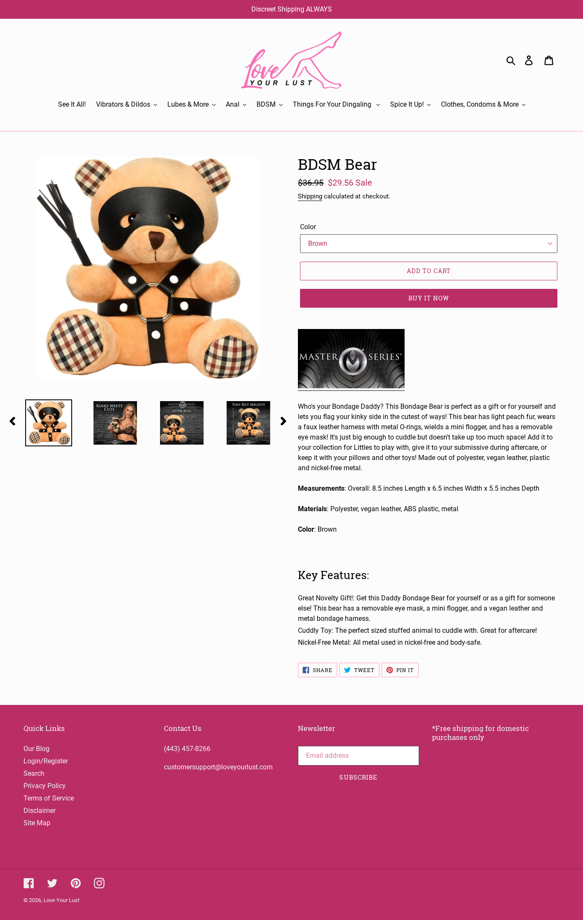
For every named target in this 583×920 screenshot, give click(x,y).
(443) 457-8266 (187, 749)
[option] (42, 423)
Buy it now (428, 298)
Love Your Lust (61, 900)
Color (308, 227)
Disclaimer (39, 810)
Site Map (36, 823)
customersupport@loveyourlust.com (218, 767)
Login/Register (45, 761)
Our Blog (36, 749)
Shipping (310, 196)
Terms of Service (48, 798)
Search (33, 773)
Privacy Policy (44, 786)
